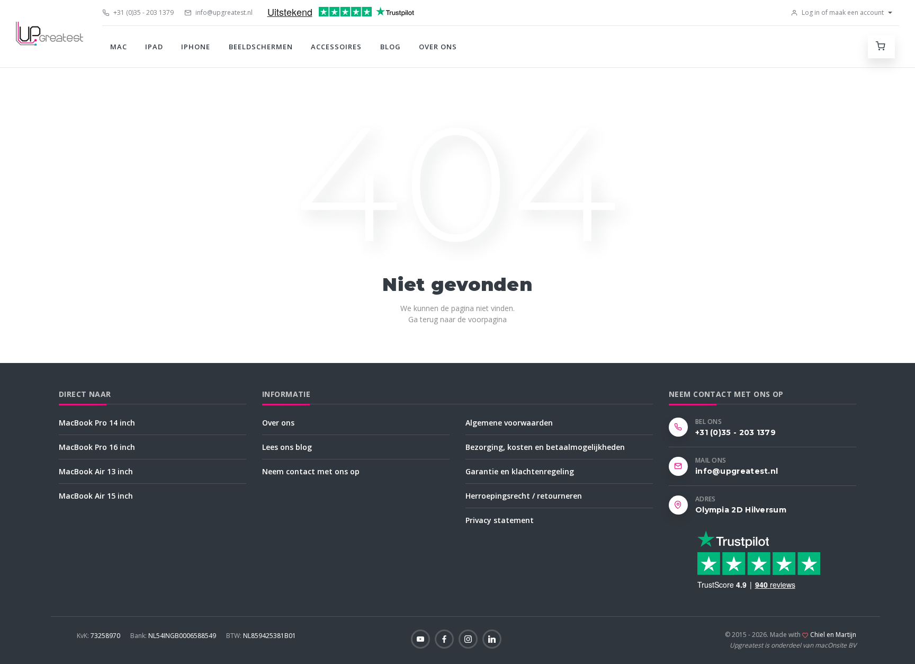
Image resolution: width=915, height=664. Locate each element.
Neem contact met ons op (311, 471)
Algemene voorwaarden (509, 423)
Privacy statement (499, 520)
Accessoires (336, 46)
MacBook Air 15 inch (96, 496)
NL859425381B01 (261, 635)
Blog (390, 46)
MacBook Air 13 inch (96, 471)
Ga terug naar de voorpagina (457, 319)
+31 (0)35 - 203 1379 (143, 12)
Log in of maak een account (842, 12)
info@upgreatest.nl (223, 12)
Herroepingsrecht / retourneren (523, 496)
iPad (154, 46)
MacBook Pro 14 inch (97, 423)
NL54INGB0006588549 (174, 635)
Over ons (438, 46)
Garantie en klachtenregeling (519, 471)
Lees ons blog (287, 447)
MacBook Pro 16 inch (97, 447)
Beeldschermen (261, 46)
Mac (118, 46)
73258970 (99, 635)
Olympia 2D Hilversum (740, 510)
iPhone (195, 46)
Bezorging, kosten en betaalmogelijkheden (545, 447)
